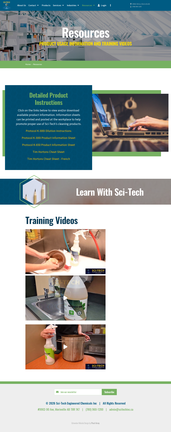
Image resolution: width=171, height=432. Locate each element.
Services (57, 5)
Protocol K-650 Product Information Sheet (48, 145)
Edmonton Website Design (80, 423)
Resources (87, 5)
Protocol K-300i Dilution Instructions (48, 131)
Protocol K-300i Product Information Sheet (48, 138)
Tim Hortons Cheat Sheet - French (48, 159)
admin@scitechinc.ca (121, 409)
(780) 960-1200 (136, 7)
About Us (21, 5)
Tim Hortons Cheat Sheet (48, 152)
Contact (32, 5)
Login (103, 5)
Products (46, 5)
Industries (72, 5)
